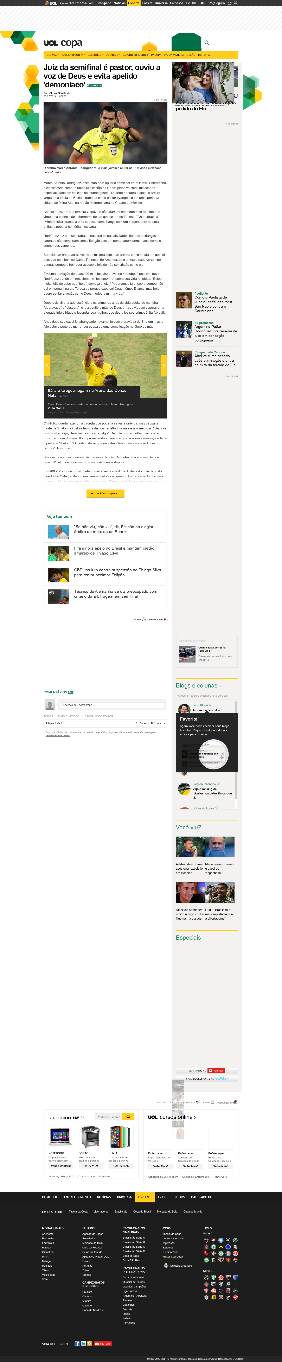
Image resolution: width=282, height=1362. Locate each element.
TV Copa (156, 54)
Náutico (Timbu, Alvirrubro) (213, 1290)
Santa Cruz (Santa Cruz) (221, 1297)
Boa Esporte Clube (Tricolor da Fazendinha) (206, 1284)
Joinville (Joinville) (206, 1290)
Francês (127, 1309)
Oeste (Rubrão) (221, 1290)
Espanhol (128, 1304)
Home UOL (50, 1197)
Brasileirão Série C (134, 1246)
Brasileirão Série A (134, 1237)
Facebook (78, 1343)
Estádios (112, 54)
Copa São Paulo (132, 1260)
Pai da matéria (174, 54)
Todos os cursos (224, 1118)
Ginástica (47, 1252)
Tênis (45, 1270)
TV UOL (191, 3)
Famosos (176, 3)
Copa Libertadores (133, 1277)
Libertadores (101, 1211)
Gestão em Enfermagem (196, 1176)
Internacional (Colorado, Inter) (235, 1253)
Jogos (180, 1197)
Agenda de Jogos (92, 1234)
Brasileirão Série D (134, 1251)
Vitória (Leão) (235, 1260)
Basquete (47, 1238)
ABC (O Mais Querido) (206, 1277)
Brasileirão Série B (134, 1242)
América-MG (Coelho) (213, 1277)
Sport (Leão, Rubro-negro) (228, 1260)
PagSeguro (217, 3)
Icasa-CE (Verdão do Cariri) (235, 1284)
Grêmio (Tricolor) (228, 1253)
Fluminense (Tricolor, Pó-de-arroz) (213, 1253)
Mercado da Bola (167, 1211)
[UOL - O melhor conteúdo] (50, 4)
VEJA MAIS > (56, 408)
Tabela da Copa (72, 54)
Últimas (52, 54)
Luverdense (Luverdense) (228, 1284)
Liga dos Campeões (134, 1286)
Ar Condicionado (85, 1176)
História (204, 54)
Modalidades (53, 1228)
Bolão (191, 54)
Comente (95, 85)
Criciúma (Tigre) (221, 1246)
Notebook (104, 1176)
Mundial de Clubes (134, 1282)
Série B (207, 1271)
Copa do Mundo (193, 1211)
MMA (45, 1256)
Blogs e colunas (196, 685)
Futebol (46, 1247)
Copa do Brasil (142, 1211)
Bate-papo (103, 3)
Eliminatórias (170, 1252)
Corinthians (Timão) (206, 1246)
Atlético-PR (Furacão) (213, 1240)
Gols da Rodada (92, 1247)
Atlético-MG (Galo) (206, 1240)
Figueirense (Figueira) (235, 1246)
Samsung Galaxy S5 (60, 1176)
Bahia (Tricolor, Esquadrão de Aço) (221, 1240)
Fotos (85, 1270)
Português (129, 1323)
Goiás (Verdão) (221, 1253)
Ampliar (154, 338)
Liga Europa (130, 1291)
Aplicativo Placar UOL (95, 1256)
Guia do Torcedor (135, 54)
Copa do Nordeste (93, 1310)
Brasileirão (121, 1211)
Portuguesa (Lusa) (206, 1297)
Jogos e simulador (174, 1238)
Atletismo (47, 1234)
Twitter (84, 1343)
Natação (47, 1261)
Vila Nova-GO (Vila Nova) (235, 1297)
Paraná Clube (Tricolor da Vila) (228, 1290)
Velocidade (48, 1275)
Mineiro (86, 1301)
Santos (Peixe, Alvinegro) (213, 1260)
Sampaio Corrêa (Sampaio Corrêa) (213, 1297)
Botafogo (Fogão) (228, 1240)
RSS (90, 1343)
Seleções (94, 54)
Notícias (120, 3)
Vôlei (45, 1279)
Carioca (86, 1296)
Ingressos (169, 1243)
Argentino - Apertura (135, 1295)
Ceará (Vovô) (221, 1284)
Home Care (220, 1176)
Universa (161, 3)
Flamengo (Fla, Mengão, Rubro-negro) (206, 1253)
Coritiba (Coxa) (213, 1246)
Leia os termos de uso (58, 735)
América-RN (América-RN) (221, 1277)
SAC (90, 3)
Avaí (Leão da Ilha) (235, 1277)
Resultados (89, 1238)
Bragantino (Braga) (213, 1284)
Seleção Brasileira (181, 1265)
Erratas (207, 1102)
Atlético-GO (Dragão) (228, 1277)
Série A (207, 1233)
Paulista (87, 1292)
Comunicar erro (155, 619)
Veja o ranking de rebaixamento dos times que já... (212, 793)
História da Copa (173, 1256)
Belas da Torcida (92, 1252)
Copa (71, 42)
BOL (203, 3)
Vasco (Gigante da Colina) (228, 1297)
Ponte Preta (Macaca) (235, 1290)
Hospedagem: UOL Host (230, 1358)
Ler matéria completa (103, 493)
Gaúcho (87, 1305)
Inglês (126, 1314)
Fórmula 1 (48, 1243)
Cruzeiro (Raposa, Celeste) (228, 1246)
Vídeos (86, 1275)
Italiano (127, 1318)
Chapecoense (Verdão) (235, 1240)
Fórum (86, 1261)
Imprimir (137, 619)
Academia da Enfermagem (163, 1176)
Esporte (133, 3)
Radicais (47, 1265)
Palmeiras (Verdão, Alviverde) (206, 1260)
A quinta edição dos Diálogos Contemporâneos (211, 712)
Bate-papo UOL (202, 1197)
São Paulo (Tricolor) (221, 1260)
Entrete (147, 3)
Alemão (127, 1300)
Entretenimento (77, 1197)
